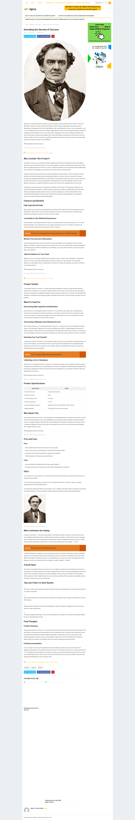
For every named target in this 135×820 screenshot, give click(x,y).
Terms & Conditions (38, 817)
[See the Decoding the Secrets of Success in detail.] (38, 153)
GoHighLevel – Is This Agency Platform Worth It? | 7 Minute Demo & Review (68, 2)
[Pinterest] (53, 36)
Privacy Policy (48, 817)
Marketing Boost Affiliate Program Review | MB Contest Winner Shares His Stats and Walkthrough (54, 19)
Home (26, 2)
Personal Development (35, 24)
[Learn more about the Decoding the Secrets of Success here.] (41, 662)
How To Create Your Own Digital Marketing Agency (40, 15)
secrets (33, 667)
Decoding (27, 667)
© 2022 (25, 817)
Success (40, 667)
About (33, 2)
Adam (25, 32)
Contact (40, 2)
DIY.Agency (30, 817)
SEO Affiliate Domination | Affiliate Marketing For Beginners (76, 15)
